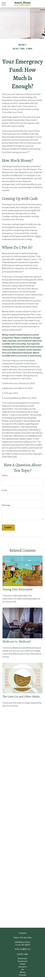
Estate (22, 964)
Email (4, 490)
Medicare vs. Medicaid (16, 641)
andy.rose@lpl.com (22, 949)
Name (5, 475)
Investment (23, 961)
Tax (22, 969)
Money (22, 972)
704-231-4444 (26, 938)
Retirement (22, 958)
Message (6, 505)
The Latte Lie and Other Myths (21, 696)
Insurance (22, 967)
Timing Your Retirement (17, 589)
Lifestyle (22, 975)
